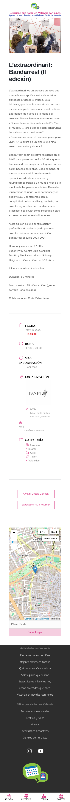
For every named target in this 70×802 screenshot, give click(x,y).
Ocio (33, 452)
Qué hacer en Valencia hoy (35, 669)
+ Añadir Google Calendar (36, 494)
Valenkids (34, 460)
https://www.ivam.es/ (34, 430)
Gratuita (35, 444)
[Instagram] (29, 751)
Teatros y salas (35, 718)
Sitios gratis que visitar (35, 675)
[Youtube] (41, 751)
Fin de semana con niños (35, 655)
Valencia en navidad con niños (35, 695)
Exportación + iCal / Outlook (36, 504)
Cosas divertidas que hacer (35, 688)
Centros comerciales (35, 738)
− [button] (14, 538)
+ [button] (14, 532)
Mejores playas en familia (35, 662)
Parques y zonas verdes (35, 711)
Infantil (32, 448)
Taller (33, 456)
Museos (35, 725)
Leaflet (28, 618)
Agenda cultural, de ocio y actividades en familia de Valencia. (35, 15)
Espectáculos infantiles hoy (35, 682)
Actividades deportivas (35, 731)
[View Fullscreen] (14, 546)
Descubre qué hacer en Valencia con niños (35, 13)
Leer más (31, 366)
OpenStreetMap (42, 618)
